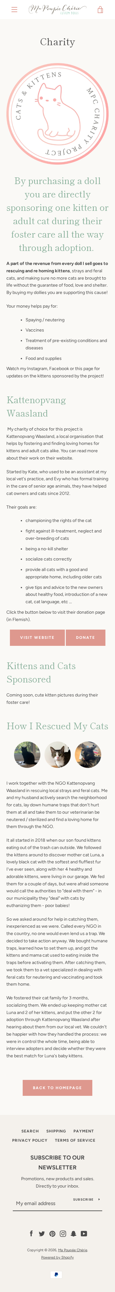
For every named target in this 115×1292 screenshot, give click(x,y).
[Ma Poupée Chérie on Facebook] (31, 1233)
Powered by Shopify (57, 1257)
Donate (85, 637)
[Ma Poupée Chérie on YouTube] (84, 1233)
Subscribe (83, 1199)
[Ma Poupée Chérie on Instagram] (63, 1233)
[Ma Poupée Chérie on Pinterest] (52, 1233)
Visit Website (37, 637)
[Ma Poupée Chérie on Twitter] (42, 1233)
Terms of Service (75, 1140)
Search (30, 1131)
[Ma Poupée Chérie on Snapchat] (73, 1233)
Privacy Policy (30, 1140)
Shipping (56, 1131)
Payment (83, 1131)
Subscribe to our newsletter (57, 1162)
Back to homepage (57, 1088)
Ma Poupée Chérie (72, 1250)
